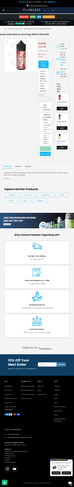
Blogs (39, 390)
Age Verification (26, 398)
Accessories (58, 411)
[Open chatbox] (70, 483)
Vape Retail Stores (11, 398)
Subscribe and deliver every (47, 117)
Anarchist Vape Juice (15, 29)
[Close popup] (71, 461)
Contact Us (8, 394)
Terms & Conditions (28, 394)
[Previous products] (63, 87)
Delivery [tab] (28, 166)
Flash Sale (24, 17)
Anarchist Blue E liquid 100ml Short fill (62, 122)
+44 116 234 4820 (13, 434)
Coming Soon (48, 17)
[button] (45, 10)
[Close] (71, 3)
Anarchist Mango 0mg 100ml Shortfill (62, 141)
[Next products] (67, 87)
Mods (11, 200)
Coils (25, 200)
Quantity (41, 95)
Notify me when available (43, 64)
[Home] (5, 29)
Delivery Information (28, 386)
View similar (56, 473)
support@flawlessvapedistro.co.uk (19, 437)
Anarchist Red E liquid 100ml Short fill (62, 102)
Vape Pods (46, 195)
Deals (33, 17)
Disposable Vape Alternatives (59, 420)
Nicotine (40, 200)
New (39, 17)
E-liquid (11, 195)
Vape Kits (28, 195)
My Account (9, 390)
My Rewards (8, 386)
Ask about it (66, 473)
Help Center (9, 402)
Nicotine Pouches (60, 407)
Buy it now (45, 154)
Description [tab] (7, 166)
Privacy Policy (42, 394)
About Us (41, 386)
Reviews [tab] (18, 166)
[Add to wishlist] (49, 43)
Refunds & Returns (27, 390)
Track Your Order (10, 407)
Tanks (62, 195)
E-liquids (57, 386)
